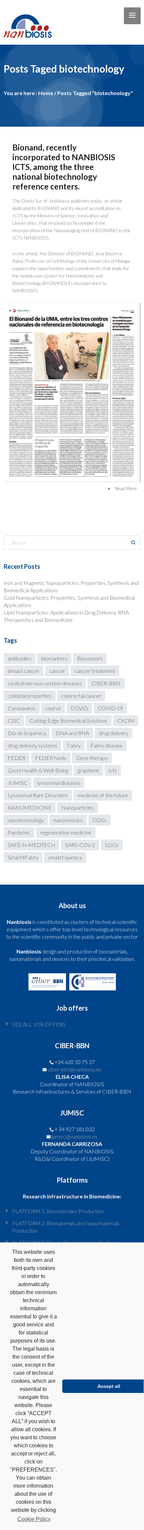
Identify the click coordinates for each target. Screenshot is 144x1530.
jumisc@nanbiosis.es (74, 1136)
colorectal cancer (81, 695)
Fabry (74, 745)
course (53, 708)
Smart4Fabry (23, 857)
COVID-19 (110, 708)
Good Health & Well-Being (38, 770)
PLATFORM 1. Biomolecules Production (58, 1211)
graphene (88, 770)
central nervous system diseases (45, 683)
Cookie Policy (34, 1519)
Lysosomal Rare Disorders (38, 795)
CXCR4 (125, 720)
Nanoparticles (77, 807)
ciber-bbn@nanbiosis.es (74, 1069)
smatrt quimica (65, 857)
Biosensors (89, 658)
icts (113, 770)
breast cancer (24, 671)
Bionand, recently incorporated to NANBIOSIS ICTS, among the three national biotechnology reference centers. (63, 166)
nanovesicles (68, 820)
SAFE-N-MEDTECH (31, 845)
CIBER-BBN (106, 683)
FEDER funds (50, 758)
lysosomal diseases (58, 782)
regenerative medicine (65, 832)
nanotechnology (26, 820)
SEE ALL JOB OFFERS (39, 1024)
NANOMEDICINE (30, 807)
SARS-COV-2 (80, 845)
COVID (79, 708)
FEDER (16, 758)
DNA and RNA (72, 733)
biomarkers (54, 658)
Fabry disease (106, 745)
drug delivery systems (32, 745)
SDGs (112, 845)
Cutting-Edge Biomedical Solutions (68, 720)
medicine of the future (103, 795)
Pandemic (19, 832)
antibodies (19, 658)
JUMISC (17, 782)
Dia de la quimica (27, 733)
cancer (57, 671)
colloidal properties (30, 695)
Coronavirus (21, 708)
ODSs (99, 820)
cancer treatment (95, 671)
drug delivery (113, 733)
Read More (126, 488)
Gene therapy (92, 758)
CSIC (14, 720)
